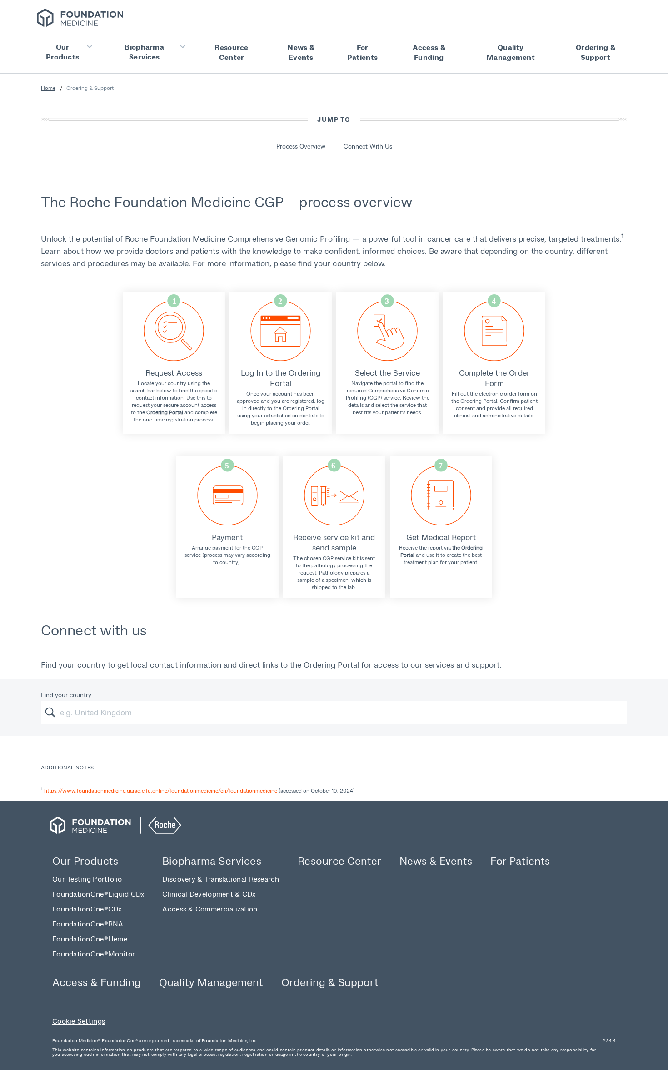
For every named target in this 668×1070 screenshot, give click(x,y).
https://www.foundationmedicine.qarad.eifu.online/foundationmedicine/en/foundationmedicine (160, 790)
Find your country (66, 694)
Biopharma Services (144, 51)
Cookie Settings (78, 1021)
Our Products (62, 51)
